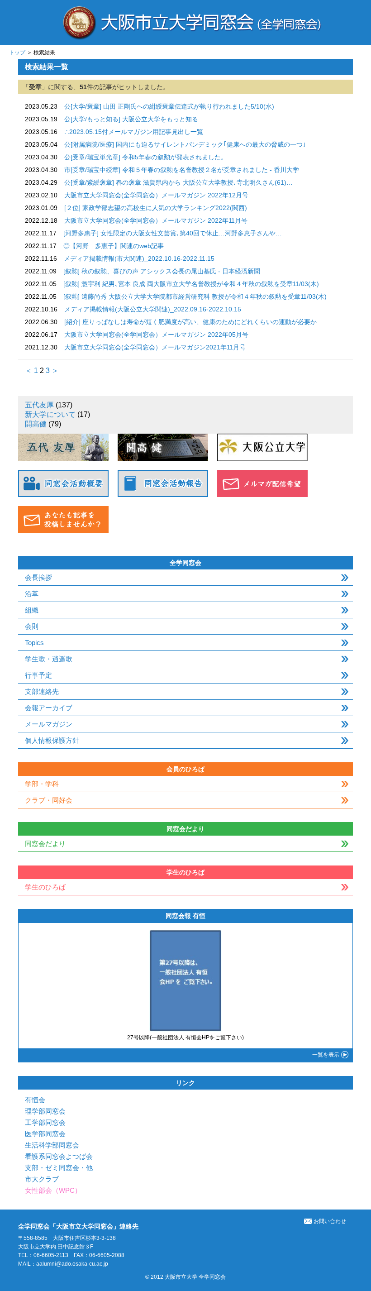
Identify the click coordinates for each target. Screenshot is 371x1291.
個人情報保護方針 (52, 740)
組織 (31, 610)
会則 (31, 626)
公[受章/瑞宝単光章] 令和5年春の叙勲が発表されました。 (145, 157)
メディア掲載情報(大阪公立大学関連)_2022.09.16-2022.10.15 (152, 309)
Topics (34, 642)
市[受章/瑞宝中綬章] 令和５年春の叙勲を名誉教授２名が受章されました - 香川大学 (181, 169)
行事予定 (38, 675)
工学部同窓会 (45, 1122)
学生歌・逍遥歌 (48, 659)
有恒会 (35, 1100)
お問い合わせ (330, 1221)
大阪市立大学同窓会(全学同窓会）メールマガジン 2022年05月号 (156, 334)
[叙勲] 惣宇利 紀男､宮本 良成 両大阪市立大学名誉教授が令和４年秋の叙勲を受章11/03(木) (191, 283)
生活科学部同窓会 (52, 1145)
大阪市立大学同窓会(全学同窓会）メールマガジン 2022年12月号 (156, 195)
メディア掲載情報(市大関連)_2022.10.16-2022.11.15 (139, 258)
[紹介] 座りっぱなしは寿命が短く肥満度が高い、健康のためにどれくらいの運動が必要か (190, 321)
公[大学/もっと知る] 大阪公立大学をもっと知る (131, 119)
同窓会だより (45, 843)
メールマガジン (48, 724)
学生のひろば (45, 887)
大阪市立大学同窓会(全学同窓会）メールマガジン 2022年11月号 (155, 220)
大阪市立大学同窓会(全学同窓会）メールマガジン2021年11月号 (155, 347)
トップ (17, 52)
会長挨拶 (38, 577)
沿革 (31, 594)
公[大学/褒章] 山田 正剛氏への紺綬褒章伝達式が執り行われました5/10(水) (169, 106)
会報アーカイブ (48, 708)
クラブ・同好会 (48, 800)
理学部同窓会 (45, 1111)
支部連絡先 (42, 691)
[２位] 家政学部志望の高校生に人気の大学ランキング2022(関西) (155, 207)
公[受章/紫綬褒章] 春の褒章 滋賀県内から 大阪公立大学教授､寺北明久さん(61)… (178, 182)
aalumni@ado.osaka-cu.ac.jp (72, 1264)
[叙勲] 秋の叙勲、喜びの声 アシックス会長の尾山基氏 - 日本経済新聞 (161, 271)
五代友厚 (39, 405)
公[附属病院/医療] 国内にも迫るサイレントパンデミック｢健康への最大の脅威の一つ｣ (185, 144)
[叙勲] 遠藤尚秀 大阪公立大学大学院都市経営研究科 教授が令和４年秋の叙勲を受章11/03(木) (195, 296)
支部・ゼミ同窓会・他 (59, 1167)
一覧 (325, 1055)
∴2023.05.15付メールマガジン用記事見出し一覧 (133, 131)
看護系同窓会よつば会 (59, 1156)
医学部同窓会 (45, 1134)
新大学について (50, 414)
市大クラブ (42, 1179)
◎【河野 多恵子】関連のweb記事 (113, 245)
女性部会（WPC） (53, 1190)
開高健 (36, 424)
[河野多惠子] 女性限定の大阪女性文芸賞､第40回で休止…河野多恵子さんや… (172, 233)
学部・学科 (42, 784)
